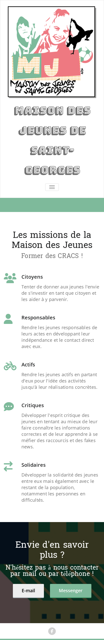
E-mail (28, 590)
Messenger (71, 590)
